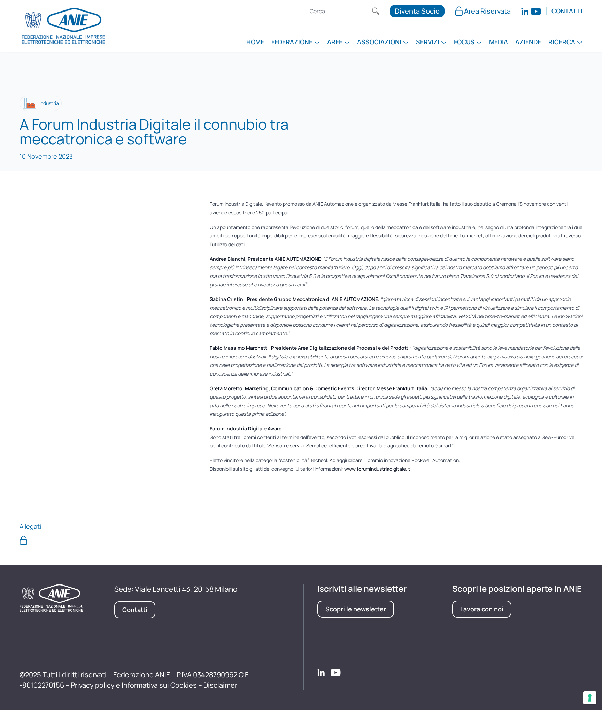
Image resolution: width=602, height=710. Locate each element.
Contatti (566, 11)
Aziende (528, 42)
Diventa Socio (417, 11)
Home (255, 42)
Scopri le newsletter (355, 609)
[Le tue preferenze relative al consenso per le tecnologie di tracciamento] (589, 697)
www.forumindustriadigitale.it (377, 469)
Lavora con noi (481, 609)
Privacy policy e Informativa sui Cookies (134, 685)
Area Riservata (487, 11)
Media (498, 42)
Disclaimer (220, 685)
